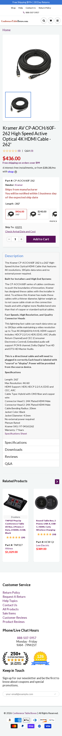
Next (56, 106)
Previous (6, 106)
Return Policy (45, 8)
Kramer (19, 184)
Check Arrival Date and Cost (20, 231)
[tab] (31, 255)
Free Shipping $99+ (23, 2)
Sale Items (9, 613)
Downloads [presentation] (13, 449)
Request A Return (14, 596)
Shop (13, 8)
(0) (28, 150)
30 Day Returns (42, 2)
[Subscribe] (55, 694)
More (10, 221)
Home (7, 30)
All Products (11, 609)
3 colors (15, 517)
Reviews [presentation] (11, 456)
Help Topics (10, 601)
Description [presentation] (14, 256)
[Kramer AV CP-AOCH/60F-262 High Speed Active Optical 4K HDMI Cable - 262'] (31, 64)
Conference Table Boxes (24, 713)
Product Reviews (14, 622)
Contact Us (31, 8)
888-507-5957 (32, 12)
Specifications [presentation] (16, 442)
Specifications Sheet (16, 433)
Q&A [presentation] (8, 463)
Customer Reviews (15, 617)
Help (20, 8)
